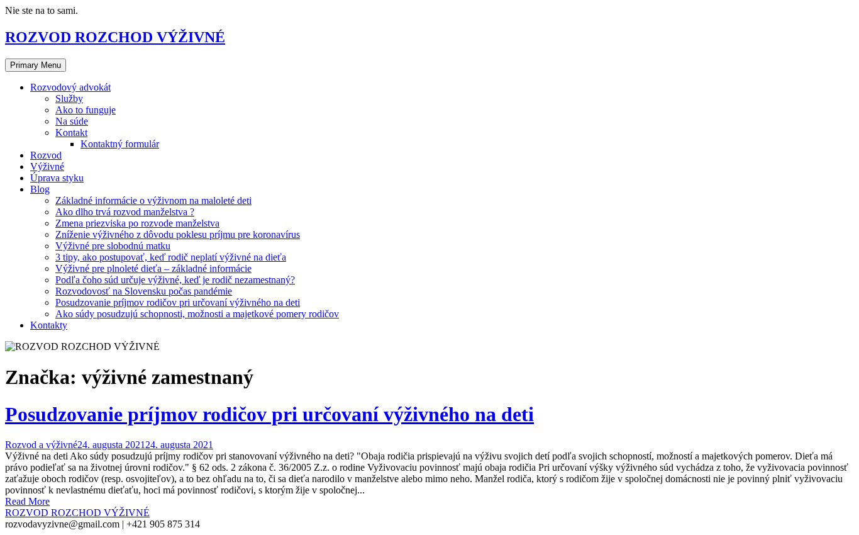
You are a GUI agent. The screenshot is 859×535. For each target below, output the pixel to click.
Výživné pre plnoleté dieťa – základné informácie (153, 268)
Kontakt (71, 132)
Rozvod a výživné (41, 444)
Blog (40, 189)
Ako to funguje (85, 109)
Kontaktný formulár (119, 143)
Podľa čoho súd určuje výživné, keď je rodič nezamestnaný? (175, 279)
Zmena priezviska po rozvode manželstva (137, 223)
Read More (27, 501)
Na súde (71, 121)
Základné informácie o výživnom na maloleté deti (153, 200)
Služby (69, 98)
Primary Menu (35, 65)
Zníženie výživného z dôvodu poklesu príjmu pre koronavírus (177, 234)
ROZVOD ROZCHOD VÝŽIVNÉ (115, 37)
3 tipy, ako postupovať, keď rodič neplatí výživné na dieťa (170, 257)
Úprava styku (57, 177)
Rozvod (46, 155)
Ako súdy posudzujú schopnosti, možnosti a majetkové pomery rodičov (197, 313)
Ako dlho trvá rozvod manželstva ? (124, 211)
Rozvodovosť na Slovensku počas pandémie (143, 291)
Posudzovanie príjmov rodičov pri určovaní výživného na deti (177, 302)
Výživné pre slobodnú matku (112, 245)
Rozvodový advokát (70, 87)
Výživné (47, 166)
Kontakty (48, 325)
